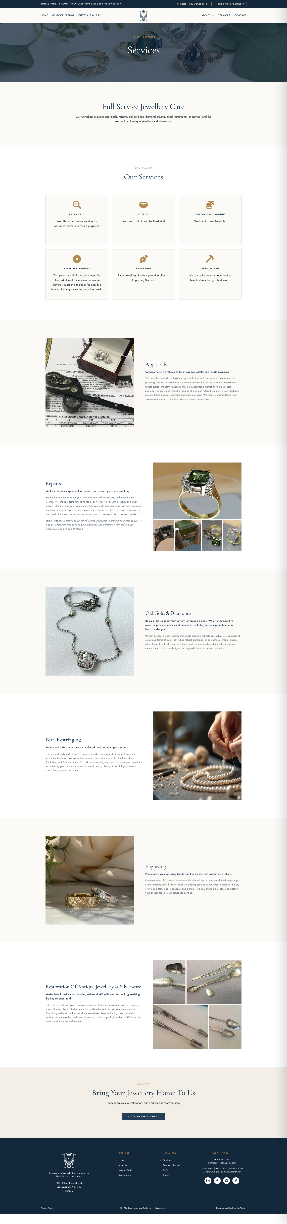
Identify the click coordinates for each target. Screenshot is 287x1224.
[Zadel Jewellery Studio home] (143, 15)
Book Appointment (171, 1165)
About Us (207, 15)
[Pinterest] (226, 1180)
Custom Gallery (89, 15)
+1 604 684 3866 (222, 1159)
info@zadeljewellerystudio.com (222, 1162)
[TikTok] (235, 1180)
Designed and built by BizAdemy (230, 1208)
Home (44, 15)
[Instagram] (207, 1180)
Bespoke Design (63, 15)
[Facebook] (217, 1180)
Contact (240, 15)
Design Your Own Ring (193, 4)
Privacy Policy (47, 1208)
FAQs (165, 1170)
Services (224, 15)
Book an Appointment (231, 4)
